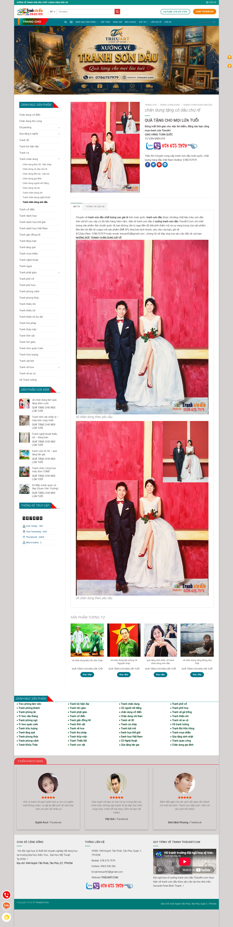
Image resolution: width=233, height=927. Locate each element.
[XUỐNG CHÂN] (229, 65)
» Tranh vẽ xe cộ (179, 720)
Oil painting (25, 127)
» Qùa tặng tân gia (129, 744)
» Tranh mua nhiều (180, 732)
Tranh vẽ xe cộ (27, 373)
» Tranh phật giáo (77, 712)
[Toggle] (59, 127)
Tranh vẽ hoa (26, 367)
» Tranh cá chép (128, 724)
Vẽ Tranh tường (28, 379)
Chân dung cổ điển (29, 114)
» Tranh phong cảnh (28, 740)
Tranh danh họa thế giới (32, 222)
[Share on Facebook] (147, 164)
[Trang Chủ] (33, 21)
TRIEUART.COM (109, 877)
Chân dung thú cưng (30, 121)
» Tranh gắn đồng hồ (79, 720)
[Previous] (70, 653)
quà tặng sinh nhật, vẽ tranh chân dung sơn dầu (160, 662)
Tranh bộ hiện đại (29, 146)
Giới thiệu (105, 22)
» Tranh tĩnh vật (76, 724)
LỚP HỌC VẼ (156, 22)
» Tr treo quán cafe (27, 724)
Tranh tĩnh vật (27, 335)
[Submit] (117, 11)
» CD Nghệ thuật (128, 740)
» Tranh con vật (76, 744)
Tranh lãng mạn (28, 241)
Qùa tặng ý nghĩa (28, 133)
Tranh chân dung (28, 159)
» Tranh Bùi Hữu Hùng (182, 728)
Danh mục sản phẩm (86, 22)
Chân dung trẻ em (31, 187)
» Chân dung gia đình (181, 744)
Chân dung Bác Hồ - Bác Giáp (37, 164)
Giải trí (142, 22)
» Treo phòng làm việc (29, 703)
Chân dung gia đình (32, 178)
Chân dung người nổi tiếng (36, 183)
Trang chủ (151, 105)
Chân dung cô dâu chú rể (35, 169)
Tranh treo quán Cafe (31, 348)
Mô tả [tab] (76, 206)
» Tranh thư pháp (77, 732)
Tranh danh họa (28, 215)
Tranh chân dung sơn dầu (35, 202)
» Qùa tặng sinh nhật (181, 736)
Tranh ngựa (25, 266)
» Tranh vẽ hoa (76, 728)
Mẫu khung (130, 22)
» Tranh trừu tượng (27, 728)
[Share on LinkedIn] (165, 164)
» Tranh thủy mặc (77, 736)
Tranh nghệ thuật (28, 259)
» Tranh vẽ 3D (126, 720)
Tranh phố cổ (26, 278)
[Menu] (71, 22)
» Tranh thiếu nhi (179, 716)
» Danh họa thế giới (129, 732)
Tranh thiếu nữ (27, 310)
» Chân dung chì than (130, 716)
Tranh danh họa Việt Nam (33, 228)
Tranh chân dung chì (32, 192)
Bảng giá (117, 22)
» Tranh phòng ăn (26, 712)
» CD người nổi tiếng (130, 708)
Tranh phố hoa (27, 285)
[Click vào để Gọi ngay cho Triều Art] (179, 145)
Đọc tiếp (87, 674)
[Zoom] (75, 189)
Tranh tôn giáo (27, 342)
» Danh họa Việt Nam (131, 736)
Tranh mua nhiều (28, 253)
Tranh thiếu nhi (27, 304)
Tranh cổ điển (27, 209)
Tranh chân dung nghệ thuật (36, 197)
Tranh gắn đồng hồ (29, 234)
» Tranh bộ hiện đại (78, 703)
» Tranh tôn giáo (77, 708)
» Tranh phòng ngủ (27, 720)
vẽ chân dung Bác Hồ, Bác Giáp (87, 660)
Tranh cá (24, 152)
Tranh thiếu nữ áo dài (31, 316)
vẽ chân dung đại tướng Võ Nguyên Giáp (123, 662)
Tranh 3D (24, 140)
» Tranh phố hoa (179, 708)
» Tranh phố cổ (178, 703)
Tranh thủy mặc (28, 329)
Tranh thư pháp (27, 323)
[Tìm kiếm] (65, 22)
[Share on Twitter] (153, 164)
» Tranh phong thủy (27, 736)
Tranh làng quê (27, 247)
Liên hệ (167, 22)
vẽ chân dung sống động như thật (197, 662)
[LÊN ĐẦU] (229, 57)
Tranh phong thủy (29, 297)
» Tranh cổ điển (76, 716)
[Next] (213, 653)
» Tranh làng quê (26, 732)
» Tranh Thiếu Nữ (77, 740)
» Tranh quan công (180, 740)
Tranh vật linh (26, 360)
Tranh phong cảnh (29, 291)
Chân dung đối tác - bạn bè (36, 173)
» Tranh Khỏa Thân (27, 744)
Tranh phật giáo (28, 272)
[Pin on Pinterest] (159, 164)
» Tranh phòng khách (28, 708)
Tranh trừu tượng (28, 354)
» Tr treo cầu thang (27, 716)
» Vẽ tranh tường (179, 724)
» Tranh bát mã (127, 728)
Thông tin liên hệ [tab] (95, 206)
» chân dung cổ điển (130, 712)
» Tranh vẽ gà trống (181, 712)
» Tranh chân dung (129, 703)
